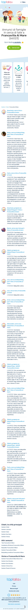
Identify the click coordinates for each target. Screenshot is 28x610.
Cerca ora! (15, 48)
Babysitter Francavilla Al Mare (9, 547)
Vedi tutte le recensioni (14, 604)
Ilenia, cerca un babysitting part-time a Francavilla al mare (15, 134)
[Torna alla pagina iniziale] (7, 2)
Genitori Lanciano (6, 529)
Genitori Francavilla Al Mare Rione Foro (11, 558)
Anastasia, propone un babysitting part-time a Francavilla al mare (14, 210)
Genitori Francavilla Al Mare (8, 550)
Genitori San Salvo (6, 534)
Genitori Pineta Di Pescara (8, 568)
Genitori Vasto (5, 532)
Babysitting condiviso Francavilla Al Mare (12, 552)
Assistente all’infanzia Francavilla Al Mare (12, 545)
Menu (23, 2)
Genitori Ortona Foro (6, 566)
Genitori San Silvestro (7, 561)
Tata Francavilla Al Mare (7, 543)
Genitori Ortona (5, 536)
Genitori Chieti (5, 527)
